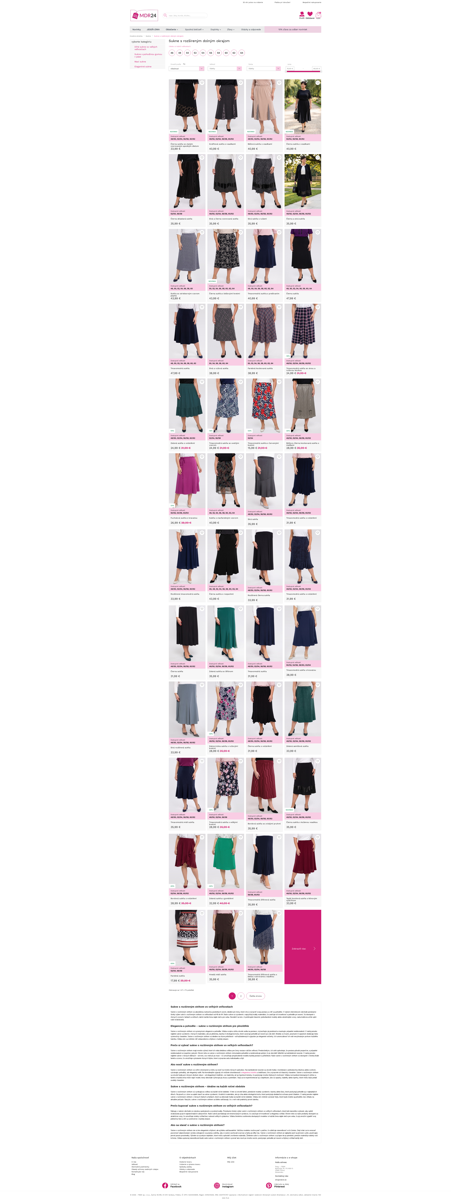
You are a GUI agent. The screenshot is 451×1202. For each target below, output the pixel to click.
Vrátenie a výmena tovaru (189, 1164)
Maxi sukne (140, 61)
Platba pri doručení (282, 2)
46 (172, 52)
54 (203, 52)
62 (234, 52)
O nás (134, 1162)
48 (179, 52)
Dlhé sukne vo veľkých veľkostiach (145, 48)
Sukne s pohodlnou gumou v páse (148, 55)
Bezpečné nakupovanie (312, 2)
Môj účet (230, 1162)
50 (187, 52)
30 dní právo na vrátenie (253, 2)
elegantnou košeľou (249, 1072)
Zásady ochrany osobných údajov (145, 1169)
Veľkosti (135, 1164)
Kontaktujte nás (138, 1172)
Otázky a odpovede (187, 1169)
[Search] (165, 15)
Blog (133, 1174)
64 (241, 52)
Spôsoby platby (185, 1167)
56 (210, 52)
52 (195, 52)
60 (226, 52)
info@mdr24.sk (280, 1180)
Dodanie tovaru (185, 1162)
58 (218, 52)
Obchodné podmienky (140, 1167)
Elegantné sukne (142, 66)
